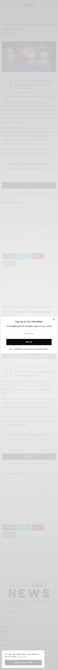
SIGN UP (29, 342)
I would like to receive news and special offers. (30, 349)
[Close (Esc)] (54, 320)
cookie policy (22, 656)
